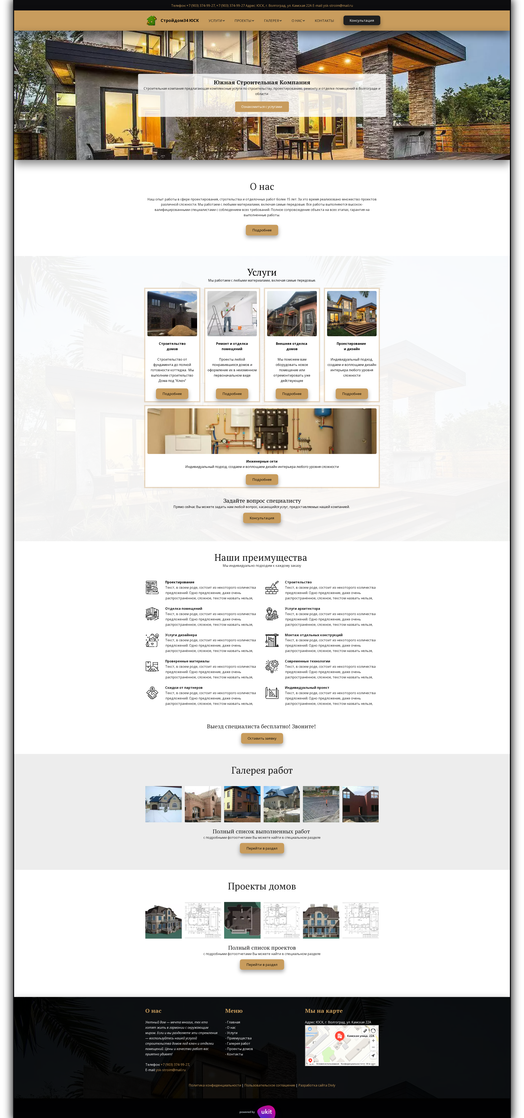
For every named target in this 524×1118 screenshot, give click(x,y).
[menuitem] (217, 21)
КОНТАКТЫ (324, 20)
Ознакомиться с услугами (262, 106)
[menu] (271, 21)
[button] (217, 21)
